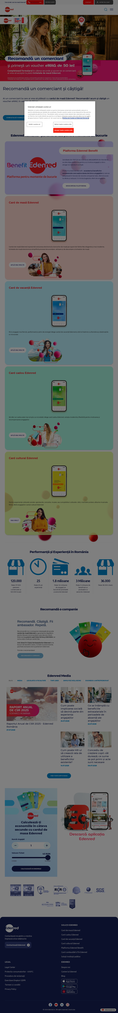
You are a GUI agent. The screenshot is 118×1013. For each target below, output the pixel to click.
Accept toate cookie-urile (63, 130)
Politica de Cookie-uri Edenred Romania (76, 118)
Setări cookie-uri (34, 124)
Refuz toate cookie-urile (63, 124)
